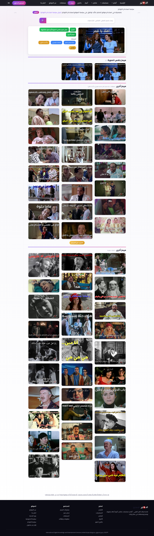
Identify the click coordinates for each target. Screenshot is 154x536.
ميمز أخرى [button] (71, 34)
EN (9, 3)
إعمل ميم (66, 513)
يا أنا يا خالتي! (44, 42)
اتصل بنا (43, 2)
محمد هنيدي (56, 42)
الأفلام (101, 509)
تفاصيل (72, 47)
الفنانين (100, 516)
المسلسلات (99, 513)
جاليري (79, 2)
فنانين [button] (95, 2)
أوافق (36, 12)
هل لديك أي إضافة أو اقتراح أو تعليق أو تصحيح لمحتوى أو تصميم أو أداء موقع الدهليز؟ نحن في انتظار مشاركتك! (77, 494)
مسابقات (63, 2)
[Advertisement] (15, 45)
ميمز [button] (72, 2)
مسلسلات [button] (105, 2)
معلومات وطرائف (64, 519)
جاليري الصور (99, 522)
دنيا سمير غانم (69, 42)
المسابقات (66, 516)
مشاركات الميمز (64, 509)
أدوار (86, 2)
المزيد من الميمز (77, 242)
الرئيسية (122, 2)
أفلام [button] (115, 2)
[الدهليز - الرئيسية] (144, 3)
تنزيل (73, 29)
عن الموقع (52, 2)
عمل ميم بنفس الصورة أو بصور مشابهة (54, 29)
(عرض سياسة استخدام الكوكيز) (51, 12)
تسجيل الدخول (19, 3)
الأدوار (101, 519)
